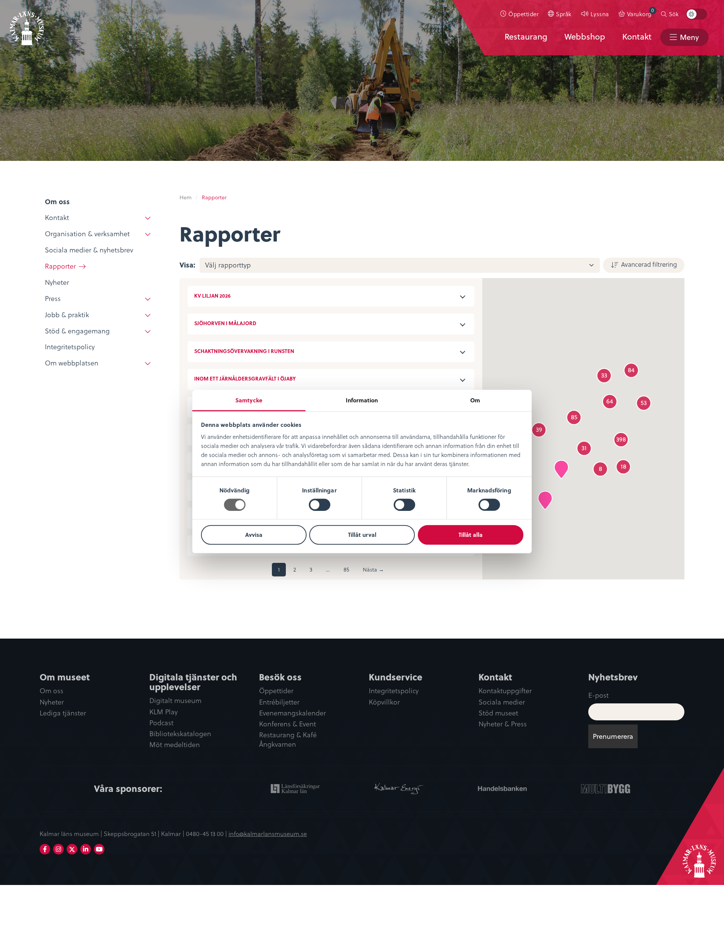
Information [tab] (362, 400)
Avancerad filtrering (649, 264)
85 (346, 569)
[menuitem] (519, 14)
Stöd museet (498, 713)
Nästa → (373, 569)
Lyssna (600, 13)
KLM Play (163, 712)
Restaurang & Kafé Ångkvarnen (288, 739)
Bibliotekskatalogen (180, 733)
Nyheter (52, 702)
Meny (689, 37)
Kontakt (637, 36)
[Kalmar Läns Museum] (26, 23)
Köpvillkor (384, 702)
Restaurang (526, 36)
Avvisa (253, 534)
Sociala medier (502, 702)
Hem (185, 197)
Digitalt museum (175, 700)
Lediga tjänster (63, 713)
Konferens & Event (287, 724)
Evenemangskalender (292, 713)
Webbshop (584, 36)
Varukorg (640, 12)
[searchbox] (404, 265)
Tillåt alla (471, 534)
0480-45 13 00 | (207, 833)
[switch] (319, 505)
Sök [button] (673, 14)
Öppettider (523, 13)
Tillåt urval (362, 534)
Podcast (161, 723)
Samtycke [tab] (248, 400)
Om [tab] (475, 400)
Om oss (51, 690)
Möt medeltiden (174, 744)
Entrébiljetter (279, 702)
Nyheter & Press (503, 724)
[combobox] (399, 265)
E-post (598, 695)
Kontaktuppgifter (505, 690)
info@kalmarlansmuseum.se (268, 833)
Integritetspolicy (394, 690)
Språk (564, 13)
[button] (545, 500)
